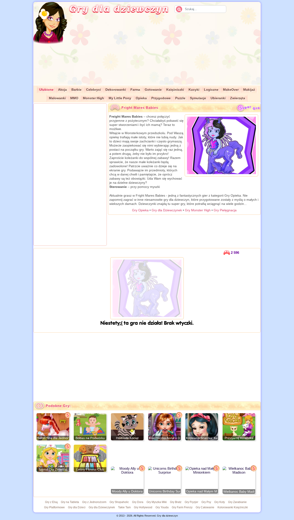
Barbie (76, 89)
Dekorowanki (115, 89)
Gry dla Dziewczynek (167, 210)
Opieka (141, 98)
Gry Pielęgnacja (225, 210)
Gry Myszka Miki (157, 502)
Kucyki (194, 89)
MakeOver (231, 89)
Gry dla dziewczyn (119, 8)
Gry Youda (162, 507)
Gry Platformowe (54, 507)
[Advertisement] (169, 52)
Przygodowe (161, 98)
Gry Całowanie (205, 507)
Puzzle (180, 98)
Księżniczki (175, 89)
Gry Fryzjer (191, 502)
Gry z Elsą (51, 502)
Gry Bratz (175, 502)
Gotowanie (153, 89)
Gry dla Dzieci (76, 507)
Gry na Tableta (70, 502)
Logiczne (211, 89)
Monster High (93, 98)
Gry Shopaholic (119, 502)
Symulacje (198, 98)
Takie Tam (124, 507)
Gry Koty (219, 502)
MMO (74, 98)
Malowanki (57, 98)
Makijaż (249, 89)
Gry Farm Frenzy (182, 507)
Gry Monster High (198, 210)
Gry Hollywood (143, 507)
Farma (135, 89)
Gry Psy (206, 502)
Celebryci (93, 89)
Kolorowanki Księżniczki (233, 507)
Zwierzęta (237, 98)
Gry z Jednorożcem (94, 502)
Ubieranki (218, 98)
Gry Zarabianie (237, 502)
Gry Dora (137, 502)
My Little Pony (120, 98)
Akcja (62, 89)
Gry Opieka (140, 210)
